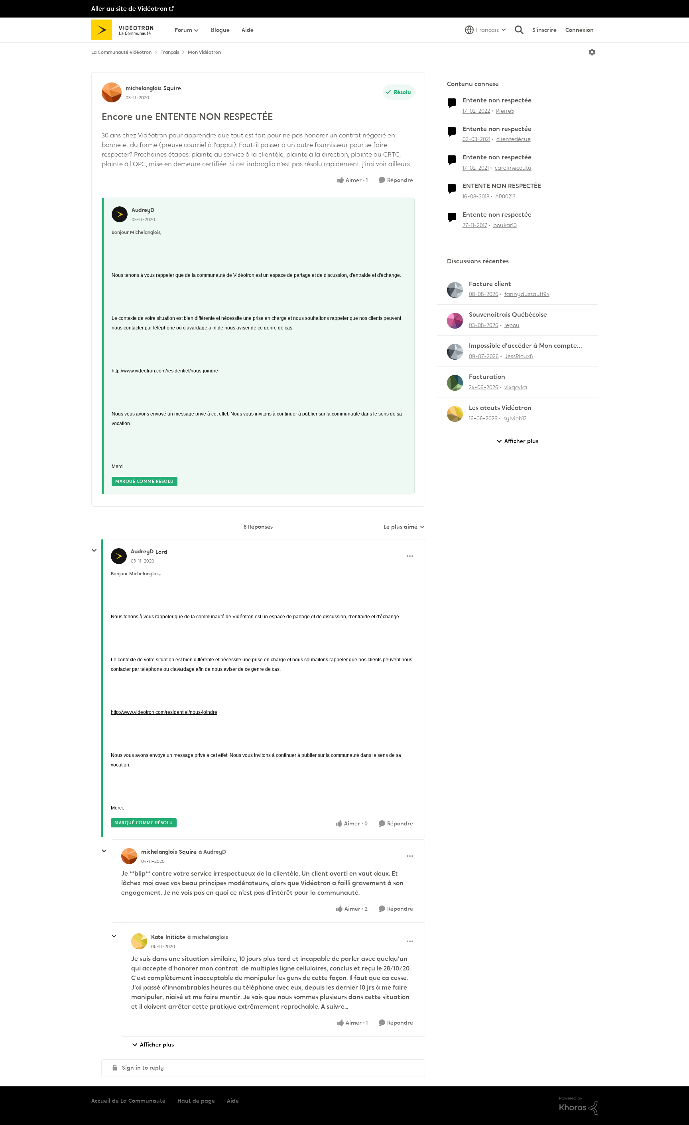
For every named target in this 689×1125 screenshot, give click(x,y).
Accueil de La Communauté (128, 1100)
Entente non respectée (497, 100)
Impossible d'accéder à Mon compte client (523, 346)
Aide (233, 1100)
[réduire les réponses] (94, 550)
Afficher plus (157, 1044)
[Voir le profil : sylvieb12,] (455, 414)
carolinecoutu (513, 167)
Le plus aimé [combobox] (404, 527)
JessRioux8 (519, 356)
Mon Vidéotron (204, 52)
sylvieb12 (515, 418)
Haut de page (196, 1100)
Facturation (487, 377)
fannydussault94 (526, 294)
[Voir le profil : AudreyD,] (120, 214)
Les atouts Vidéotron (500, 408)
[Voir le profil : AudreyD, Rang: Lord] (119, 556)
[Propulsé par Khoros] (578, 1106)
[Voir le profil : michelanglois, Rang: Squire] (112, 92)
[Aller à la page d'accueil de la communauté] (125, 30)
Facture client (490, 284)
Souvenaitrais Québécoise (508, 315)
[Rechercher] (519, 30)
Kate (157, 937)
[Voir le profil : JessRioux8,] (455, 352)
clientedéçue (513, 139)
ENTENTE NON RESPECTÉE (502, 186)
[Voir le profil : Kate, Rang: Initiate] (139, 941)
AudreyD (143, 210)
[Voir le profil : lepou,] (455, 321)
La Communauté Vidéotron (121, 52)
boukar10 (505, 225)
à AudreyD (212, 851)
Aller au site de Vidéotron (129, 8)
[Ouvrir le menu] (592, 52)
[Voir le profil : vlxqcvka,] (455, 383)
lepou (512, 325)
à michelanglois (207, 937)
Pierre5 (505, 110)
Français (169, 52)
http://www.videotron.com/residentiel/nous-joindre (165, 371)
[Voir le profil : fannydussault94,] (455, 290)
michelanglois (143, 88)
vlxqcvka (515, 387)
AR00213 (505, 196)
